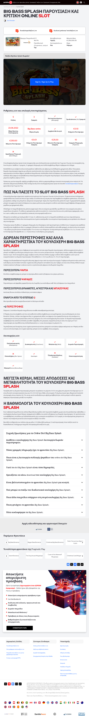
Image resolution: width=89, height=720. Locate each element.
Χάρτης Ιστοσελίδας (65, 670)
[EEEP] (24, 714)
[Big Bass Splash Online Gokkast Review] (78, 702)
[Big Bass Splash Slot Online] (14, 707)
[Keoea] (9, 714)
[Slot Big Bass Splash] (69, 702)
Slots (13, 6)
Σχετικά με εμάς (64, 646)
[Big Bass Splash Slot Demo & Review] (5, 702)
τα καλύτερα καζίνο (71, 184)
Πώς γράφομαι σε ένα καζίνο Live (15, 649)
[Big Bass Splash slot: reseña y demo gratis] (9, 707)
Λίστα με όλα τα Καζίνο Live (40, 646)
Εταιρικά (62, 663)
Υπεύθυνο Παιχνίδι (65, 666)
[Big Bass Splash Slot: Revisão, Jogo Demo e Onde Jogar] (26, 702)
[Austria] (14, 702)
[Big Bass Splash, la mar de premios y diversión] (18, 707)
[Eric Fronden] (5, 20)
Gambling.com (7, 6)
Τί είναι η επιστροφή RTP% (13, 658)
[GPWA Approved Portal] (81, 714)
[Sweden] (22, 707)
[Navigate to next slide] (82, 542)
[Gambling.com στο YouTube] (9, 691)
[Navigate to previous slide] (6, 542)
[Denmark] (39, 702)
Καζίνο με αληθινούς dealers (40, 649)
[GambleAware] (40, 714)
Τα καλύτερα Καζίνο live (12, 646)
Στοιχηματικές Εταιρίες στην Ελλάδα (42, 656)
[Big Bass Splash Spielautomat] (44, 702)
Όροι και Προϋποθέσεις (35, 696)
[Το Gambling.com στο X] (5, 691)
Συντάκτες (63, 649)
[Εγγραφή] (77, 2)
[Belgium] (18, 702)
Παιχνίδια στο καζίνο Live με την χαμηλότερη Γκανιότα (15, 653)
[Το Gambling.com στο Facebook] (12, 691)
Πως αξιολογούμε (65, 656)
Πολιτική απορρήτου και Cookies (56, 696)
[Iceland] (52, 702)
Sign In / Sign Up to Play (44, 82)
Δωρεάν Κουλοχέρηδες (39, 653)
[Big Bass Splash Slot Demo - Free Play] (26, 707)
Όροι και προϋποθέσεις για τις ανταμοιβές (68, 674)
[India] (61, 702)
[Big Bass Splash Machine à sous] (35, 702)
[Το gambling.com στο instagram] (16, 691)
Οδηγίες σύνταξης (65, 653)
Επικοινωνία (63, 660)
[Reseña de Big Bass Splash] (73, 702)
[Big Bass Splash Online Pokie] (82, 702)
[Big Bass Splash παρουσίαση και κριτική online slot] (48, 702)
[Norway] (5, 707)
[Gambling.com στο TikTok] (20, 691)
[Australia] (9, 702)
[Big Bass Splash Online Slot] (31, 702)
